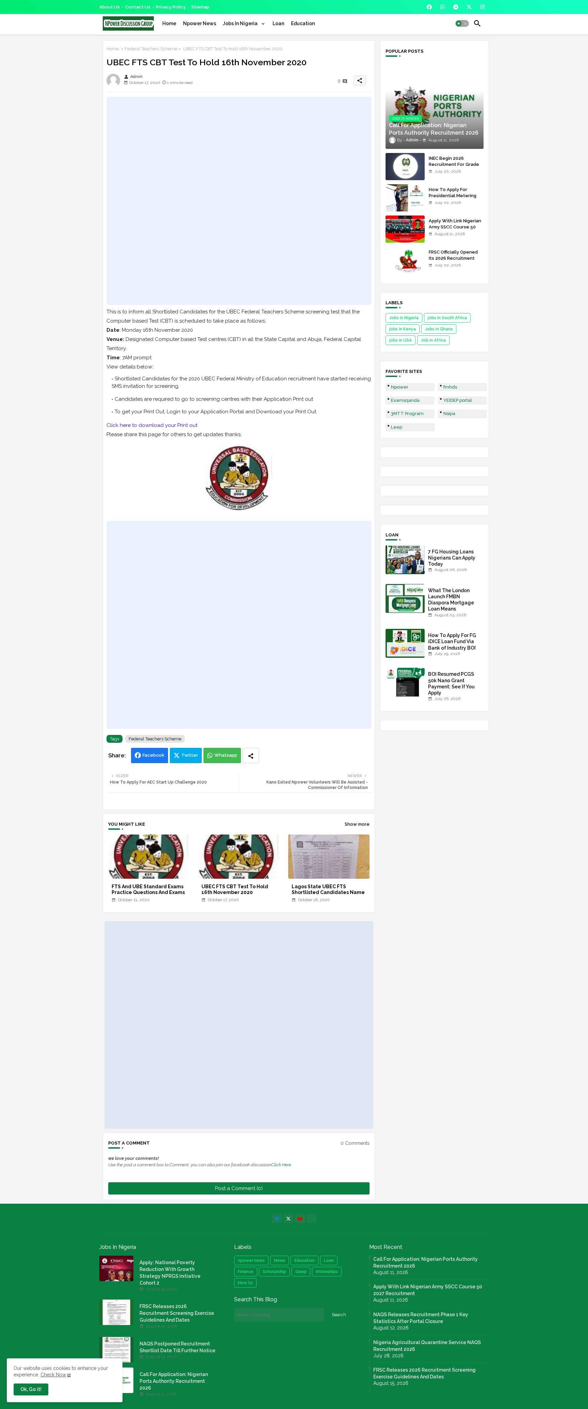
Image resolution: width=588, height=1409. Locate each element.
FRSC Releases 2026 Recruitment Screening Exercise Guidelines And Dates (177, 1313)
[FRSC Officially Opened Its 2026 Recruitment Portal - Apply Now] (405, 260)
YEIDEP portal (457, 400)
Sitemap (200, 7)
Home (169, 23)
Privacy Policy (171, 7)
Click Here (281, 1164)
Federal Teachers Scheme (151, 48)
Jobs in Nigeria (404, 317)
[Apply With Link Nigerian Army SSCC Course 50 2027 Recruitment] (405, 229)
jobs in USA (400, 340)
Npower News (199, 23)
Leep (396, 427)
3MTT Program (407, 413)
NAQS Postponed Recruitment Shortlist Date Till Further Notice (177, 1347)
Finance (246, 1271)
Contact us (137, 7)
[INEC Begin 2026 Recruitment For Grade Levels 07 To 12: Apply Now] (405, 166)
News (279, 1260)
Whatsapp (225, 755)
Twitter (189, 755)
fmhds (450, 387)
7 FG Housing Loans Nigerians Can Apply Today (451, 558)
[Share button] (251, 755)
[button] (462, 23)
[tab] (169, 23)
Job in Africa (433, 340)
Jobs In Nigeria (241, 23)
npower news (251, 1260)
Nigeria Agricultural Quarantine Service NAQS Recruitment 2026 (427, 1346)
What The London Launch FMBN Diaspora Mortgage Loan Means (451, 600)
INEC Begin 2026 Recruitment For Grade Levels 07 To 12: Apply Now (454, 167)
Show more (357, 824)
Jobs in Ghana (439, 329)
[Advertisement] (239, 200)
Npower (399, 387)
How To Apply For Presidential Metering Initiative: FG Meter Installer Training (452, 199)
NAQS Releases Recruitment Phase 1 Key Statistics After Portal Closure (420, 1318)
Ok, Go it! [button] (31, 1389)
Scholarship (274, 1271)
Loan (278, 23)
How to (245, 1283)
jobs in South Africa (447, 317)
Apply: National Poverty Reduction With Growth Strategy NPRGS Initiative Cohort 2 (170, 1273)
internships (327, 1271)
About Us (109, 7)
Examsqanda (405, 400)
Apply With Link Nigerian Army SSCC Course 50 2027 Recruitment (455, 227)
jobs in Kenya (402, 329)
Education (303, 23)
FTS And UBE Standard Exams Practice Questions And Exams (148, 889)
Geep (301, 1271)
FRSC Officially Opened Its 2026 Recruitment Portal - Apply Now (453, 258)
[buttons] (429, 7)
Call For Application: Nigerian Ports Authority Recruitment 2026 (174, 1381)
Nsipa (449, 413)
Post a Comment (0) (239, 1188)
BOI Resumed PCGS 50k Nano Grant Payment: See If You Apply (451, 683)
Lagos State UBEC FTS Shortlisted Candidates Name (328, 889)
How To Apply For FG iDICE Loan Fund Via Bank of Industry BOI (452, 641)
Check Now (53, 1374)
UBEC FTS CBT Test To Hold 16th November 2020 (234, 889)
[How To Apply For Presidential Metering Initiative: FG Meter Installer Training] (405, 197)
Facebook (153, 755)
